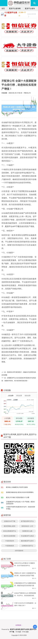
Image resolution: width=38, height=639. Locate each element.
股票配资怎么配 (27, 531)
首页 (3, 8)
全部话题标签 (19, 550)
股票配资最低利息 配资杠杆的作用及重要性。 (20, 492)
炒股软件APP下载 (9, 521)
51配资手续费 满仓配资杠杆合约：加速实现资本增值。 (20, 508)
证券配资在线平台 (27, 546)
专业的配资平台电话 (27, 536)
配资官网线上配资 (9, 526)
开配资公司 (27, 93)
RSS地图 (18, 632)
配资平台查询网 (15, 8)
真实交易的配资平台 (9, 531)
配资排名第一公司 (27, 526)
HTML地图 (25, 632)
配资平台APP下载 (12, 226)
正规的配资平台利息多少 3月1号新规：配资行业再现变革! (20, 503)
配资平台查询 (30, 8)
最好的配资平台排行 (27, 541)
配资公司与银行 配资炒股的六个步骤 (17, 497)
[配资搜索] (34, 3)
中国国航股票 (9, 546)
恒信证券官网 (31, 14)
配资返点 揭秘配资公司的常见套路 (17, 487)
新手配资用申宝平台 (27, 521)
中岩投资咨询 (9, 541)
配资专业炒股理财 (9, 536)
